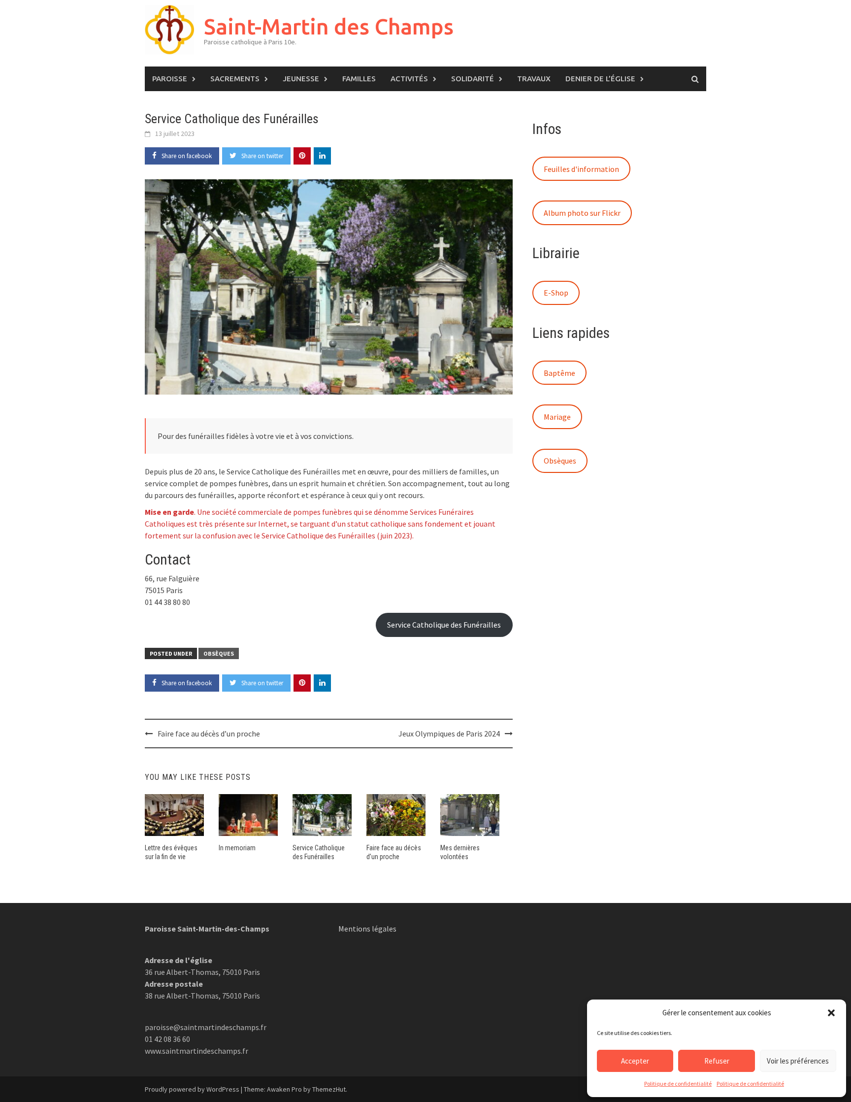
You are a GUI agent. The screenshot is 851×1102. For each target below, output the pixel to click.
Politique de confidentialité (678, 1083)
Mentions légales (367, 929)
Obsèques (218, 653)
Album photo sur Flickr (582, 213)
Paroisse (169, 78)
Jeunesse (301, 78)
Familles (359, 78)
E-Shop (556, 293)
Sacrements (235, 78)
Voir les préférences (798, 1061)
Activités (409, 78)
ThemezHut (329, 1089)
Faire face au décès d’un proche (209, 733)
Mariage (557, 417)
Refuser (716, 1061)
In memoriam (237, 848)
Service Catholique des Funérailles (444, 625)
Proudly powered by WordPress (192, 1089)
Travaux (534, 78)
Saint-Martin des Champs (329, 26)
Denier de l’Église (600, 78)
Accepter (635, 1061)
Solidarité (472, 78)
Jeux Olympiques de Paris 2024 (449, 733)
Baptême (559, 373)
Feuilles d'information (581, 169)
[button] (831, 1013)
